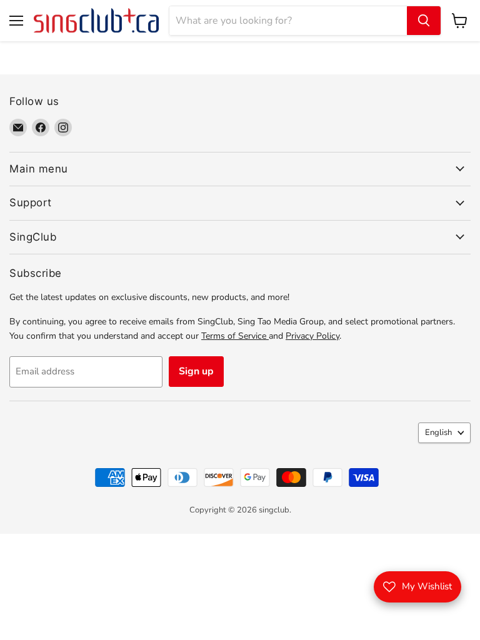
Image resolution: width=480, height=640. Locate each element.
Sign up (196, 371)
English (438, 432)
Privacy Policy (312, 336)
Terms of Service (235, 336)
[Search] (424, 20)
